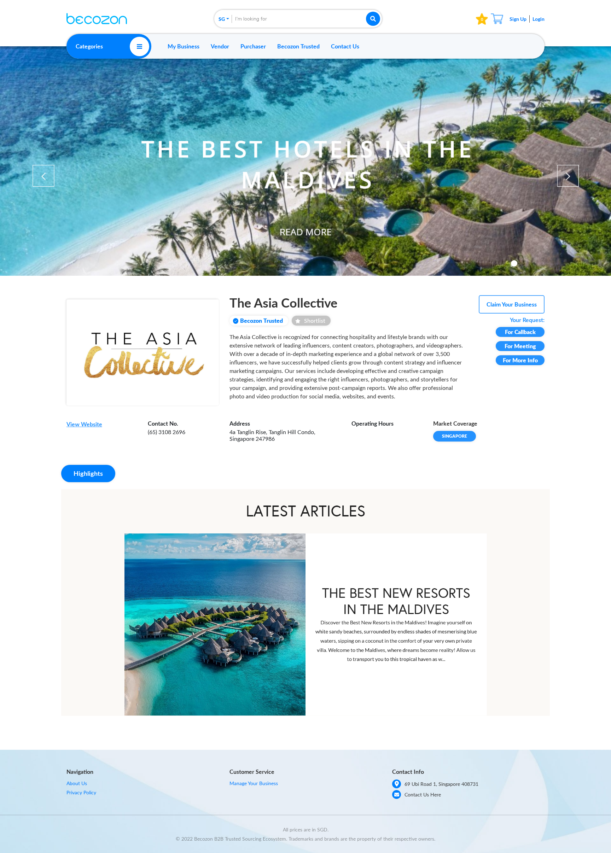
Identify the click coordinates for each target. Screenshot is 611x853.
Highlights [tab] (88, 473)
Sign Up (518, 19)
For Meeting (520, 346)
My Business (183, 46)
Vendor (220, 46)
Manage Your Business (253, 783)
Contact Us (345, 46)
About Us (76, 783)
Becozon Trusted (298, 46)
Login (539, 19)
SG (222, 19)
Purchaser (253, 46)
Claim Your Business (512, 304)
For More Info (520, 360)
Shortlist (314, 320)
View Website (84, 424)
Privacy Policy (81, 792)
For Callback (520, 331)
